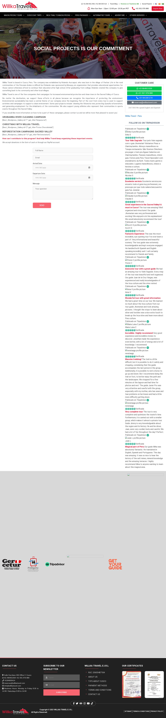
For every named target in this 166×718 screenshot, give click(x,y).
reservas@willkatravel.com (145, 102)
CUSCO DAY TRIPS (34, 15)
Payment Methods (97, 685)
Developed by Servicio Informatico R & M (64, 712)
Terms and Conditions (99, 690)
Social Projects (147, 4)
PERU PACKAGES (81, 15)
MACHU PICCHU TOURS (13, 15)
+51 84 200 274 (145, 98)
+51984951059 (145, 88)
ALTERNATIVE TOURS (101, 15)
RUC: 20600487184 (96, 672)
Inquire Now (157, 8)
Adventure (120, 15)
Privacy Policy (157, 711)
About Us (92, 677)
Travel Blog (114, 4)
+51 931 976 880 (142, 8)
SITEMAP (128, 711)
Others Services (137, 15)
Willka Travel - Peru (133, 116)
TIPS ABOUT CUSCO (97, 681)
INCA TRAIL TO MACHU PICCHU (58, 15)
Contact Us (94, 694)
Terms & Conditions (141, 711)
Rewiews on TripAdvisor (129, 4)
